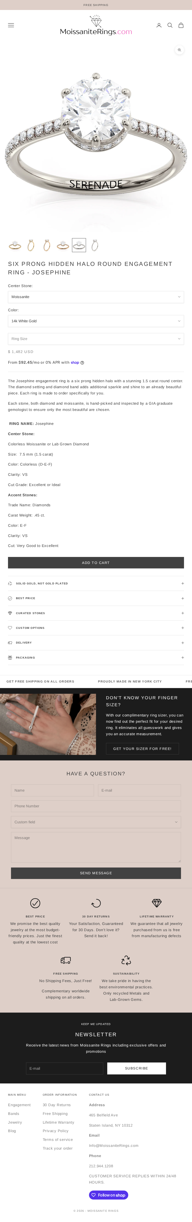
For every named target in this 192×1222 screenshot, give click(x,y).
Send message (96, 873)
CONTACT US (99, 1094)
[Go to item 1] (15, 245)
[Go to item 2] (31, 245)
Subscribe (136, 1068)
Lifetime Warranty (58, 1122)
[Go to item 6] (95, 245)
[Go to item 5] (79, 245)
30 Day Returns (57, 1105)
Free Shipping (55, 1113)
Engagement (19, 1105)
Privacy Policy (56, 1131)
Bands (14, 1113)
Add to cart (96, 563)
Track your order (58, 1148)
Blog (12, 1131)
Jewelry (15, 1122)
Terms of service (58, 1139)
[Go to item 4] (63, 245)
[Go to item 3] (47, 245)
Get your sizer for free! (142, 749)
